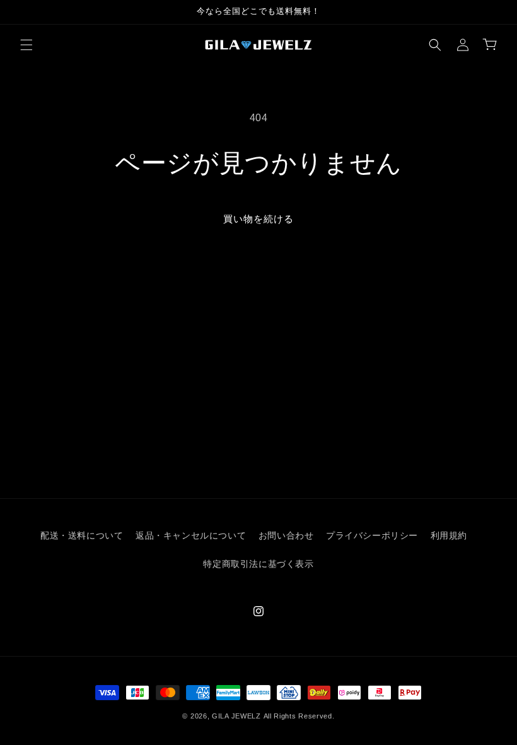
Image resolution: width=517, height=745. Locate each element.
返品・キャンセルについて (191, 535)
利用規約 (449, 535)
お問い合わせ (286, 535)
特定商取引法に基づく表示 (258, 564)
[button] (26, 45)
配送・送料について (81, 535)
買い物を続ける (258, 218)
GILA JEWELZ (236, 716)
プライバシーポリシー (372, 535)
